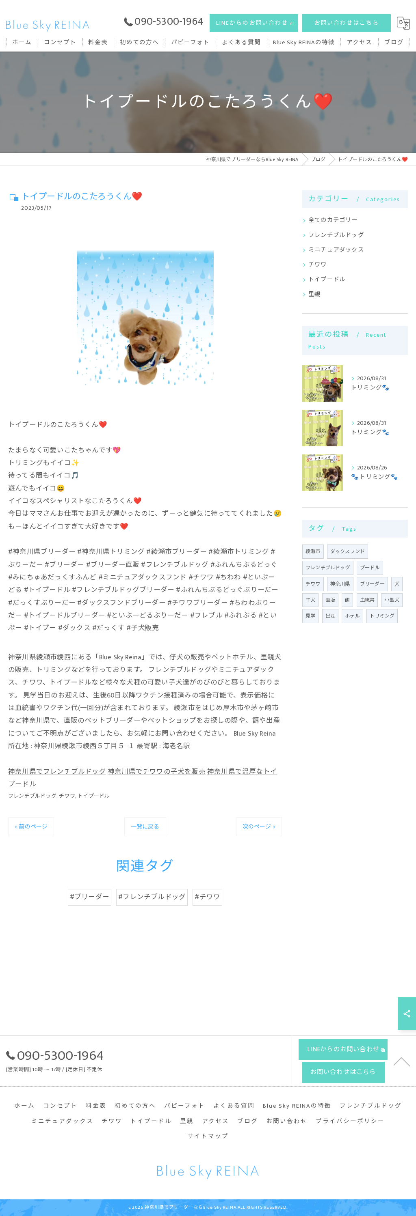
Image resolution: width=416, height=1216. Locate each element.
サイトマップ (208, 1136)
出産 (330, 616)
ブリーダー (372, 584)
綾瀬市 (313, 551)
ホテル (352, 616)
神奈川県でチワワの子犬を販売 (157, 771)
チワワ (67, 796)
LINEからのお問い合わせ (252, 23)
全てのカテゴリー (333, 220)
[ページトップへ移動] (402, 1061)
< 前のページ (31, 826)
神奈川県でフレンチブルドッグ (57, 771)
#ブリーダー (89, 897)
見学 (310, 616)
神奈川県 (340, 584)
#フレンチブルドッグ (152, 897)
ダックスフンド (347, 551)
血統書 (367, 600)
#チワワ (207, 897)
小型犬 (391, 600)
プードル (370, 568)
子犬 (310, 600)
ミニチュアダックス (336, 250)
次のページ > (259, 826)
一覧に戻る (145, 826)
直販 (330, 600)
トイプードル (94, 796)
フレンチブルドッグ (32, 796)
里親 (314, 294)
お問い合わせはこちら (346, 23)
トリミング (382, 616)
